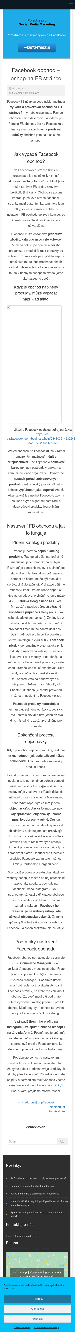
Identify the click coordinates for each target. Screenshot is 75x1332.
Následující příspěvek (56, 1108)
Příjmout (38, 1298)
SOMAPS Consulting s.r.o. (26, 92)
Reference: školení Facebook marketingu (32, 1186)
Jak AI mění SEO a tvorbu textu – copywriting (35, 1193)
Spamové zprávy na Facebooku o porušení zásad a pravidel (39, 1214)
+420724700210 (37, 48)
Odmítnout (37, 1308)
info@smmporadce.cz (25, 1236)
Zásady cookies (22, 1327)
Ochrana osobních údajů (46, 1327)
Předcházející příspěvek (36, 1102)
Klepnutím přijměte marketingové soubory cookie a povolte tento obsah (37, 1274)
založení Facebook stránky (43, 1085)
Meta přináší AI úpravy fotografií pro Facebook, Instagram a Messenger (39, 1203)
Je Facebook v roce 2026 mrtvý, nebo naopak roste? (38, 1178)
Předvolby (37, 1318)
